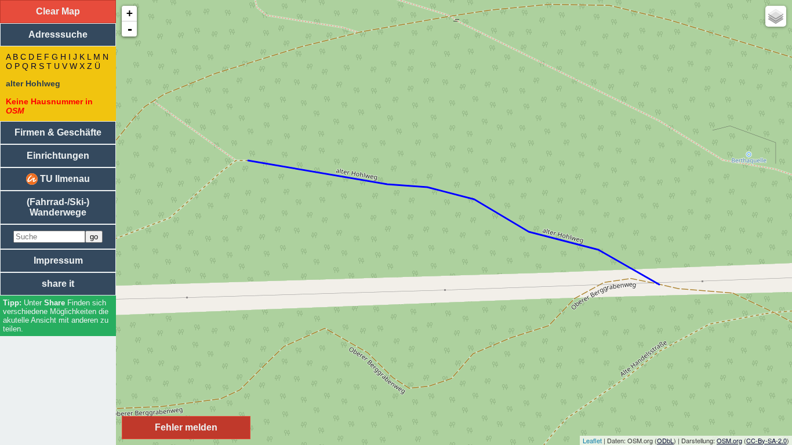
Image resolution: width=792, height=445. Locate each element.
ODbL (665, 440)
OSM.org (729, 440)
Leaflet (592, 440)
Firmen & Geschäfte (57, 132)
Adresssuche (58, 34)
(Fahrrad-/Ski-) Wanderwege (58, 207)
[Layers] (775, 16)
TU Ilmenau (64, 179)
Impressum (58, 260)
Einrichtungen (58, 156)
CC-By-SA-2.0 (766, 440)
